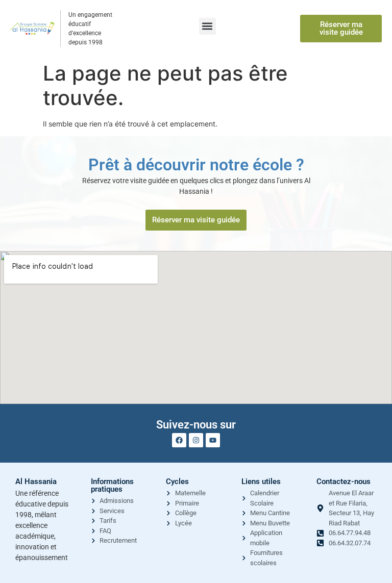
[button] (207, 26)
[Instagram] (196, 440)
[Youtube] (213, 440)
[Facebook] (179, 440)
